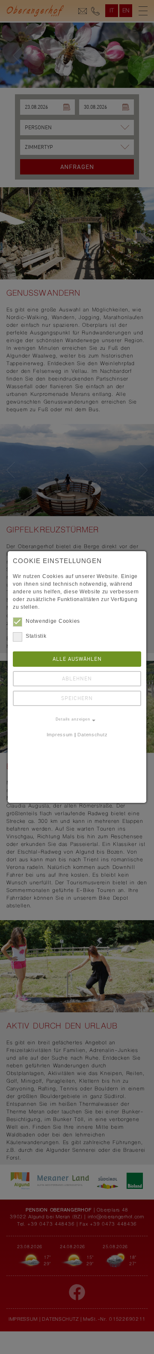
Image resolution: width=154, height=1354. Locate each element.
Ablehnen (77, 679)
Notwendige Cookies (53, 621)
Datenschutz (92, 734)
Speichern (77, 698)
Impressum (60, 734)
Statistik (36, 636)
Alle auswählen (77, 659)
